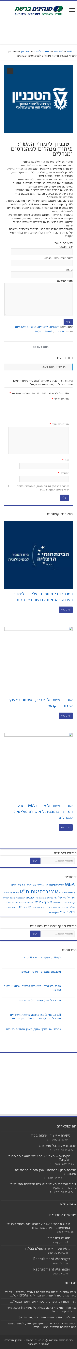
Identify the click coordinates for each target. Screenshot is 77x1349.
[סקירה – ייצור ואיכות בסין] (74, 1136)
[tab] (40, 347)
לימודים (59, 51)
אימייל (63, 473)
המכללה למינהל (17, 897)
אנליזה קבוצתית (11, 892)
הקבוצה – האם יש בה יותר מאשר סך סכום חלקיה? (39, 1158)
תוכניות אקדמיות (25, 327)
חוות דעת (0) (40, 347)
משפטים (65, 907)
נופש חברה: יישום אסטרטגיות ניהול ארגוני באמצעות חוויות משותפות (38, 1226)
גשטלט (50, 897)
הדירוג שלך (60, 399)
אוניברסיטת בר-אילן (23, 885)
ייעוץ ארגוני (43, 902)
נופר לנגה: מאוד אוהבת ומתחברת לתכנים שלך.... (45, 1317)
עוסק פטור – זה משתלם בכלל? (47, 1248)
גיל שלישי (60, 897)
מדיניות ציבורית (26, 902)
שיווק (8, 907)
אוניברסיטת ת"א (39, 891)
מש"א (72, 907)
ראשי (70, 51)
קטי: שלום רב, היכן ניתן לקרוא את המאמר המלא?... (43, 1301)
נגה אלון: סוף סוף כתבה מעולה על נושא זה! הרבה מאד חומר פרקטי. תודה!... (41, 1309)
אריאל (71, 897)
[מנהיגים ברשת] (38, 10)
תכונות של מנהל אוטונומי (57, 1145)
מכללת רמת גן (12, 902)
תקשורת (54, 912)
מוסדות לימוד (42, 51)
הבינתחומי (41, 897)
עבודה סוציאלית (52, 907)
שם (65, 460)
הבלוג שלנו (67, 1203)
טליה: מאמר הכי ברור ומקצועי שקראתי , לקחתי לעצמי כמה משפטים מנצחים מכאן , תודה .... (41, 1325)
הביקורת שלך (59, 424)
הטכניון (25, 51)
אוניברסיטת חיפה (67, 892)
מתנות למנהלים (59, 1238)
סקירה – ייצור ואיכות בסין (50, 1135)
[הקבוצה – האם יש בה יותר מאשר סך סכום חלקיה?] (74, 1156)
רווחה (15, 907)
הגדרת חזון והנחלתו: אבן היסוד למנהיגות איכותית (45, 1172)
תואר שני (67, 912)
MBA (70, 884)
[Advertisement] (38, 30)
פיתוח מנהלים (43, 331)
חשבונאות (57, 902)
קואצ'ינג (25, 906)
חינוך (65, 902)
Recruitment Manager (51, 1258)
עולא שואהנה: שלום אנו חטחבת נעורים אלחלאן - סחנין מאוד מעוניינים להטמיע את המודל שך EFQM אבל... (40, 1294)
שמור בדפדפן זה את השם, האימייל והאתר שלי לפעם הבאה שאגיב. (43, 488)
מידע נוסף (65, 609)
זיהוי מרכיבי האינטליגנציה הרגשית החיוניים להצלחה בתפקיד (43, 1186)
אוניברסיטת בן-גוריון (50, 885)
